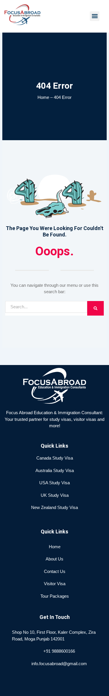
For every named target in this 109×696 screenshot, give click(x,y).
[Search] (95, 308)
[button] (94, 16)
